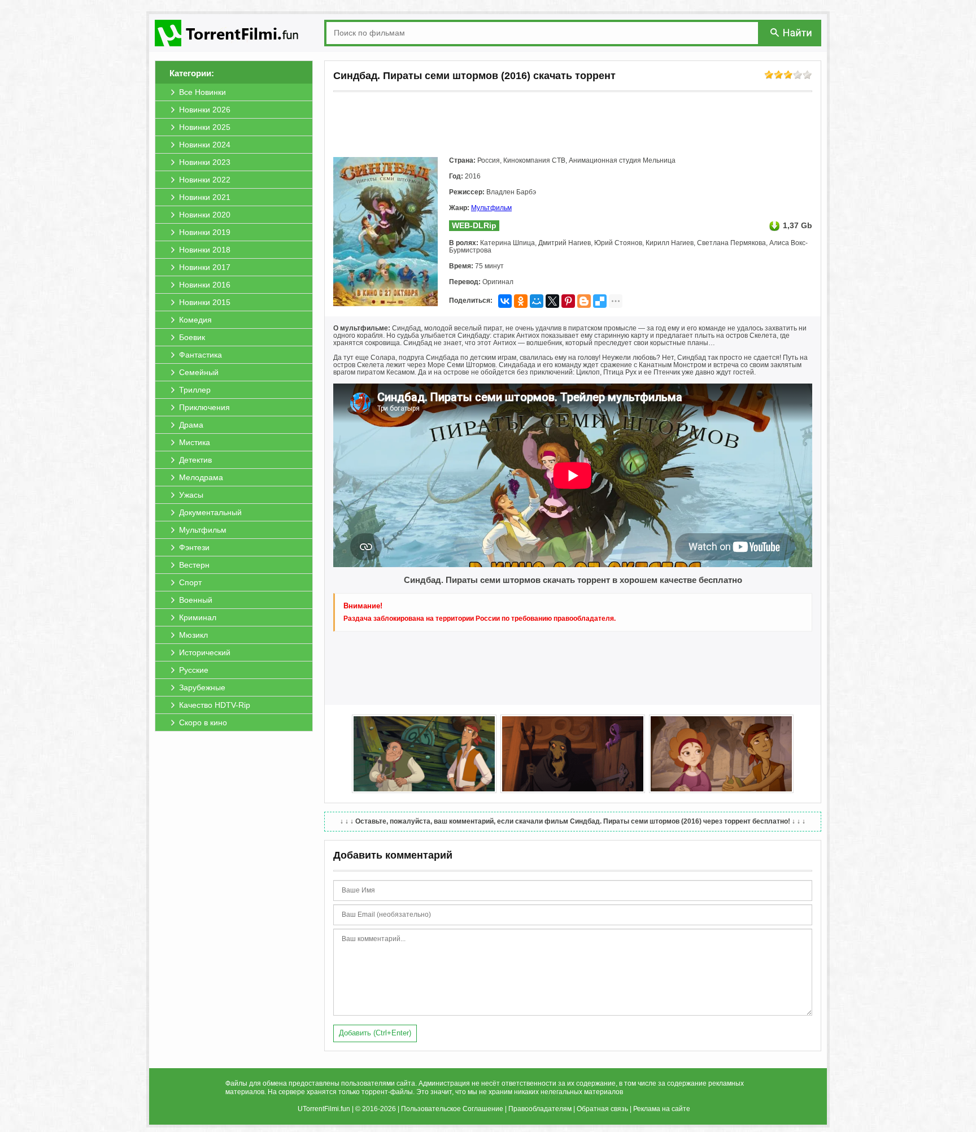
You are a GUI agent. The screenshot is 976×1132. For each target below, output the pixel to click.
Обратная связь (602, 1109)
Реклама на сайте (661, 1109)
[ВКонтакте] (505, 301)
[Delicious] (600, 301)
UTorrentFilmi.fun (324, 1109)
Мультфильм (491, 208)
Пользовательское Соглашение (452, 1109)
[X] (552, 301)
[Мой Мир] (536, 301)
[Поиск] (792, 32)
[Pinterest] (568, 301)
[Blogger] (584, 301)
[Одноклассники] (521, 301)
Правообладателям (540, 1109)
